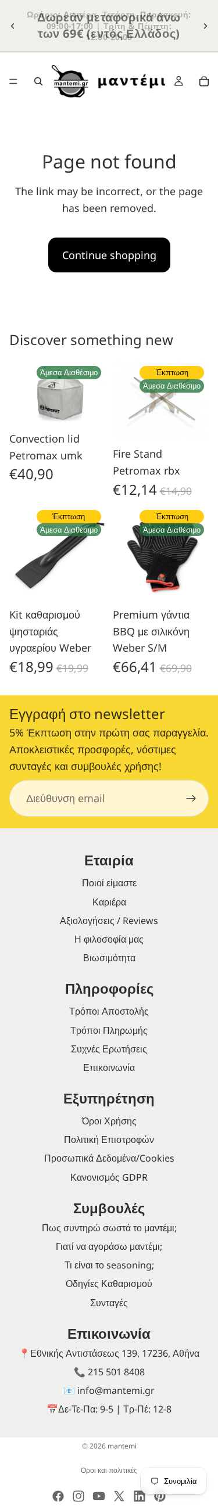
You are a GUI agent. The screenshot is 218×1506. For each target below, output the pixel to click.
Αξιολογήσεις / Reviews (109, 920)
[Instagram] (78, 1496)
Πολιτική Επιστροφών (109, 1139)
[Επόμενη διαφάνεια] (205, 25)
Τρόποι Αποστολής (109, 1011)
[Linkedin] (139, 1496)
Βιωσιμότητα (109, 957)
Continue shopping (109, 255)
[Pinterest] (160, 1496)
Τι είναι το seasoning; (109, 1265)
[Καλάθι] (204, 81)
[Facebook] (58, 1496)
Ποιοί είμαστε (109, 882)
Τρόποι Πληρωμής (109, 1030)
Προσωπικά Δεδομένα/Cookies (109, 1158)
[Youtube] (99, 1496)
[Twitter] (119, 1496)
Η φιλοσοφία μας (109, 939)
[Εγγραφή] (191, 798)
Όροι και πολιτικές (109, 1470)
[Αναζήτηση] (38, 81)
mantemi (122, 1446)
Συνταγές (109, 1302)
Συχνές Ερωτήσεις (109, 1049)
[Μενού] (13, 81)
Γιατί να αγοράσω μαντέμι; (109, 1246)
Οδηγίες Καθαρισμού (109, 1283)
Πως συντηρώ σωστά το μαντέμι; (109, 1227)
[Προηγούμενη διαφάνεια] (13, 25)
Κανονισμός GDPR (109, 1177)
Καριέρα (109, 902)
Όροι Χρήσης (109, 1121)
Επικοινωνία (109, 1067)
